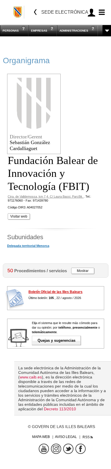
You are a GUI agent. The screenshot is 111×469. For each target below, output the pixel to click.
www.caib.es (31, 377)
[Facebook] (80, 449)
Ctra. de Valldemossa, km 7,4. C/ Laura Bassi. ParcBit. (46, 196)
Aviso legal (66, 437)
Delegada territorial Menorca (28, 245)
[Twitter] (68, 449)
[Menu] (101, 12)
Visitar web (18, 216)
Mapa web (41, 437)
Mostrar (83, 271)
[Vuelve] (35, 12)
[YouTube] (44, 449)
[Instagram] (56, 449)
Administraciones (73, 30)
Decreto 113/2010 (60, 409)
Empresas (39, 30)
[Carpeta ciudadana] (91, 12)
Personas (11, 30)
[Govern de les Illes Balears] (18, 12)
